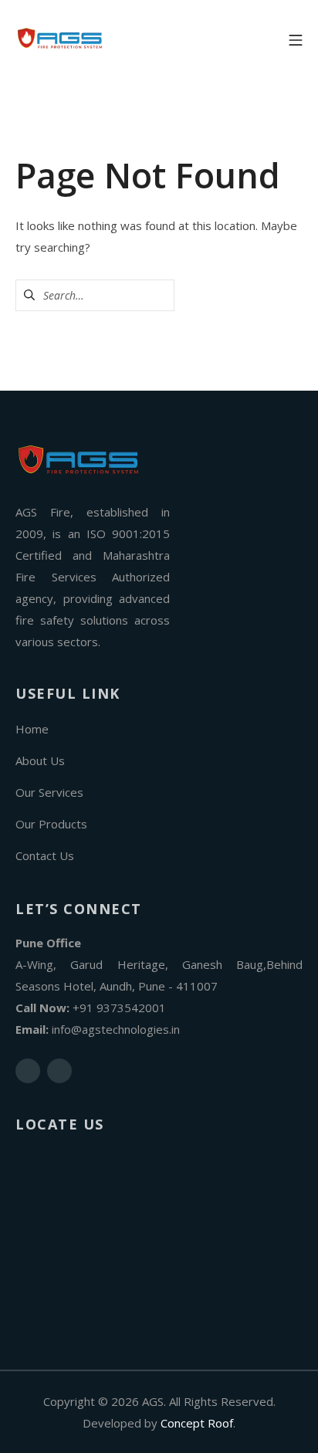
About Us (40, 760)
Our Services (49, 792)
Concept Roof (197, 1423)
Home (32, 729)
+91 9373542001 (119, 1007)
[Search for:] (94, 294)
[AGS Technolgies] (61, 38)
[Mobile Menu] (296, 38)
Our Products (51, 823)
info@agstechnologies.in (116, 1029)
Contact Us (44, 855)
